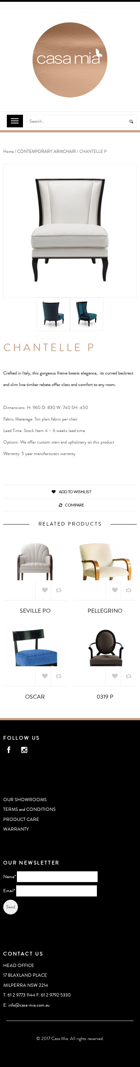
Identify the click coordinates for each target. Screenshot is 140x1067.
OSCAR (35, 697)
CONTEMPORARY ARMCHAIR (46, 152)
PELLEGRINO (105, 611)
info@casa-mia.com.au (29, 1005)
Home (8, 152)
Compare (74, 505)
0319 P (105, 697)
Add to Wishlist (74, 491)
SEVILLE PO (35, 611)
